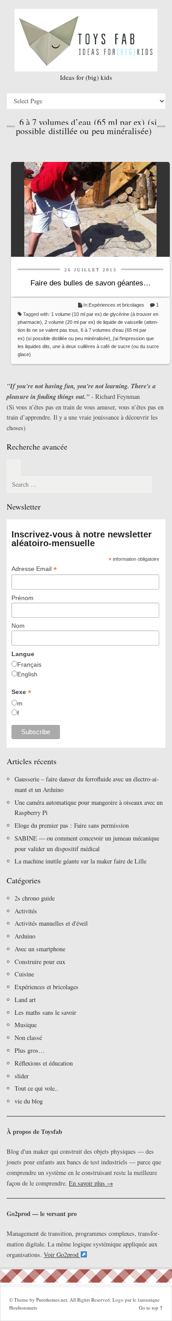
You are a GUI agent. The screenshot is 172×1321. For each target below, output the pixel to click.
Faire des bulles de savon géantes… (90, 283)
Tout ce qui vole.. (36, 1088)
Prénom (22, 597)
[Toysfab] (86, 40)
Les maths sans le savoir (45, 1012)
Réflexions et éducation (44, 1063)
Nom (18, 625)
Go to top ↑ (151, 1307)
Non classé (28, 1037)
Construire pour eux (40, 961)
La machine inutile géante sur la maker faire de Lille (80, 861)
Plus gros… (30, 1050)
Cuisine (24, 974)
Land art (25, 999)
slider (22, 1076)
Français (29, 664)
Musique (26, 1025)
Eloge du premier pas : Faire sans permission (72, 825)
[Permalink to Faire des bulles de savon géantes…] (90, 208)
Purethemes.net (51, 1299)
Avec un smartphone (40, 949)
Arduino (25, 936)
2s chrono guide (35, 898)
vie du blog (29, 1101)
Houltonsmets (23, 1307)
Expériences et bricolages (117, 305)
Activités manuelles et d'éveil (51, 923)
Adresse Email (34, 569)
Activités (26, 911)
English (27, 674)
